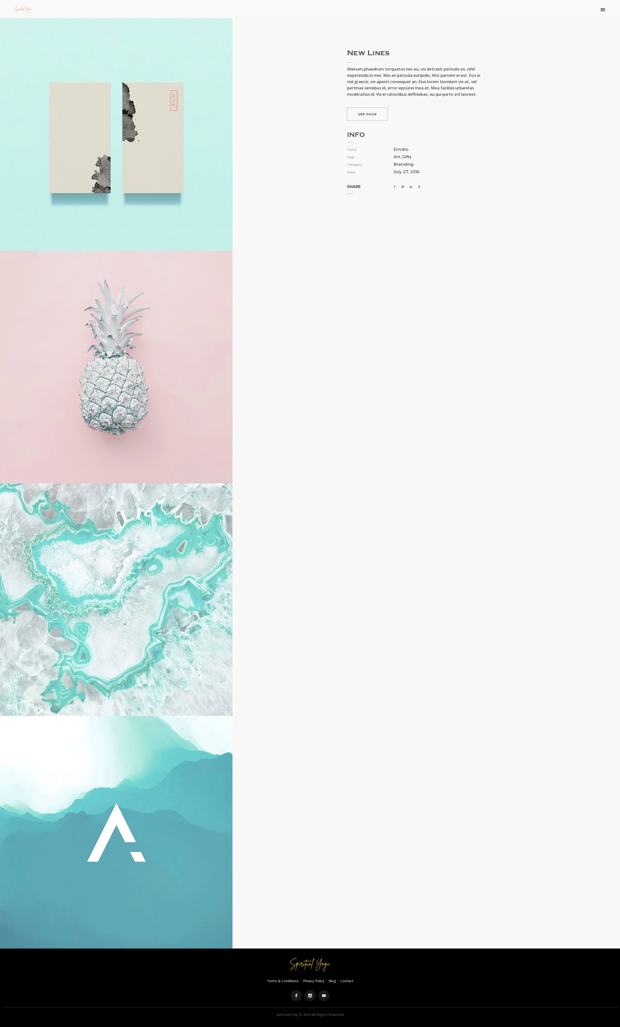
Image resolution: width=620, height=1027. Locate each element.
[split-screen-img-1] (116, 134)
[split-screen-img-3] (116, 599)
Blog (332, 981)
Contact (347, 981)
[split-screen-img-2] (116, 366)
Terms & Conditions (283, 981)
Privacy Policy (313, 981)
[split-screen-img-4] (116, 831)
